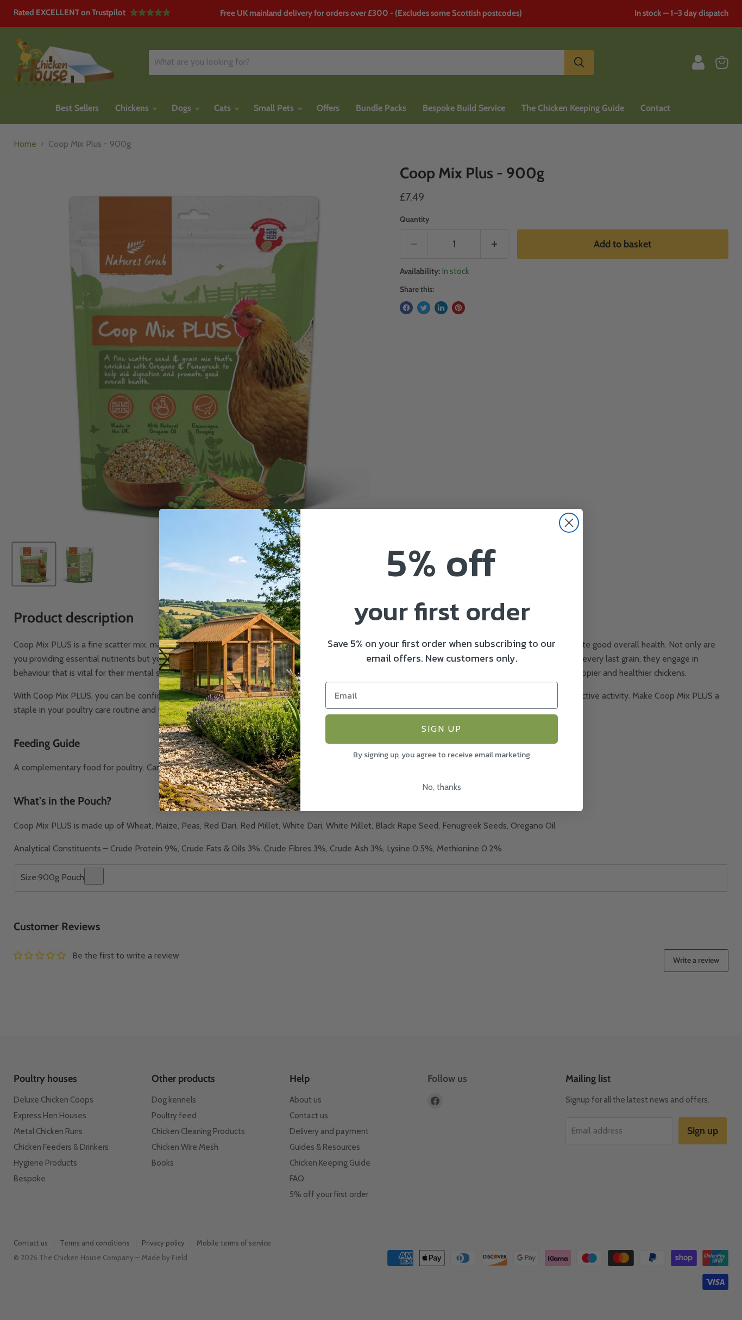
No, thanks (441, 787)
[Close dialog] (568, 522)
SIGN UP (442, 729)
